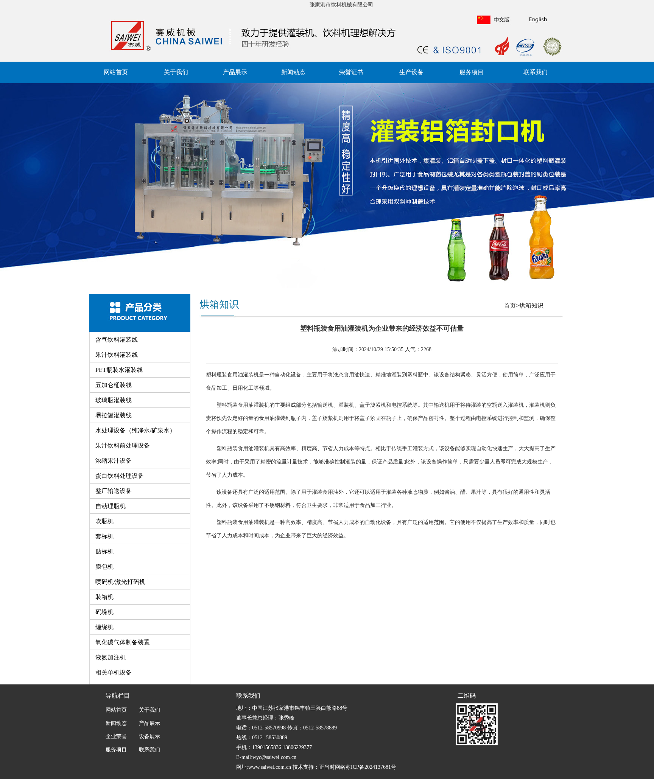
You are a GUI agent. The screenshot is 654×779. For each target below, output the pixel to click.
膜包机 (104, 566)
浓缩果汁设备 (113, 460)
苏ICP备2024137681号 (371, 767)
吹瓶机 (104, 521)
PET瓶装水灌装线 (119, 370)
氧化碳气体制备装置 (122, 642)
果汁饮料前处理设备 (122, 445)
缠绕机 (104, 627)
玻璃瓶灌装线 (113, 400)
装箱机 (104, 597)
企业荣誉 (116, 736)
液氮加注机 (110, 657)
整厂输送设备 (113, 491)
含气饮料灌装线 (116, 339)
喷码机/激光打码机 (120, 581)
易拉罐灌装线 (113, 415)
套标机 (104, 536)
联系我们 (535, 72)
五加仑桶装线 (113, 385)
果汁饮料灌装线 (116, 354)
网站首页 (116, 72)
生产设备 (411, 72)
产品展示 (235, 72)
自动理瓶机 (110, 506)
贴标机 (104, 551)
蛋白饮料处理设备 (119, 476)
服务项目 (471, 72)
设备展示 (148, 736)
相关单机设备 (113, 672)
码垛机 (104, 612)
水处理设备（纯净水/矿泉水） (135, 430)
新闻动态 (293, 72)
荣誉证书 (351, 72)
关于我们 (176, 72)
